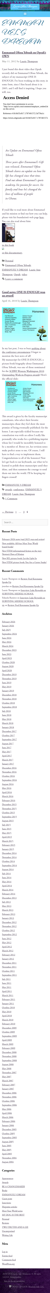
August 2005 (8, 1141)
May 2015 (6, 833)
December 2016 (9, 768)
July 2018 (6, 711)
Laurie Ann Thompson (23, 494)
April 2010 (7, 1015)
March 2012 (7, 950)
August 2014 (8, 869)
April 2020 (7, 670)
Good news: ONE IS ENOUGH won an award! (23, 294)
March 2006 (7, 1117)
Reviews (5, 1223)
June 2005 (6, 1145)
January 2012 (8, 958)
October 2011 (8, 971)
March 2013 (7, 910)
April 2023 (7, 658)
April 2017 (7, 755)
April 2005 (7, 1153)
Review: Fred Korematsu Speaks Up (27, 586)
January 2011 (8, 1003)
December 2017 (9, 731)
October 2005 (8, 1133)
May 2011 (6, 987)
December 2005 (9, 1129)
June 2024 (6, 638)
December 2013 (9, 898)
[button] (25, 13)
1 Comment (11, 498)
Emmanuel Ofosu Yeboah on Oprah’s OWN (24, 54)
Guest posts (7, 1198)
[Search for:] (25, 522)
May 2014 (6, 881)
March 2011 (7, 995)
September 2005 (9, 1137)
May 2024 (6, 642)
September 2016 (9, 780)
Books (4, 1190)
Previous (7, 512)
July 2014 (6, 873)
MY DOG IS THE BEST (13, 1214)
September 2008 (9, 1060)
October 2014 (8, 861)
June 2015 (6, 828)
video (24, 274)
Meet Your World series (12, 1210)
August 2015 (8, 820)
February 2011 (8, 999)
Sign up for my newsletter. (14, 1281)
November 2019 (9, 678)
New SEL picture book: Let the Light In (19, 558)
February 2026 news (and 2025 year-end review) (23, 539)
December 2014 (9, 853)
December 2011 (9, 963)
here (41, 217)
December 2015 (9, 804)
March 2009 (7, 1044)
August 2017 (8, 743)
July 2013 (6, 902)
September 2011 (9, 975)
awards (8, 489)
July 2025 (6, 629)
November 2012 (9, 926)
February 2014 (8, 893)
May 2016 (6, 788)
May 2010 (6, 1011)
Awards (5, 1182)
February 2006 (8, 1121)
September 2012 (9, 934)
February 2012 (8, 954)
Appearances (7, 1178)
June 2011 (6, 983)
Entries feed (7, 1255)
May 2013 (6, 906)
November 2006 (9, 1097)
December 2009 (9, 1028)
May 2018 (6, 719)
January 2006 (8, 1125)
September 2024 (9, 633)
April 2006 (7, 1113)
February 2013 (8, 914)
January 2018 (8, 727)
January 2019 (8, 690)
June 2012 (6, 938)
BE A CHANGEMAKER (13, 1186)
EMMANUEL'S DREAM (15, 270)
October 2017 (8, 735)
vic (3, 605)
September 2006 (9, 1105)
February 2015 (8, 845)
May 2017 (6, 751)
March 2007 (7, 1080)
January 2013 (8, 918)
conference (18, 489)
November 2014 (9, 857)
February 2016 (8, 800)
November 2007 (9, 1072)
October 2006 (8, 1101)
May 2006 (6, 1109)
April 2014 (7, 885)
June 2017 (6, 747)
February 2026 (8, 621)
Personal (9, 260)
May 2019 (6, 686)
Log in (5, 1251)
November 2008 (9, 1056)
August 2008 (8, 1064)
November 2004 (9, 1157)
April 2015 (7, 837)
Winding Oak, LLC (36, 1286)
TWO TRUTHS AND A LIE (15, 1227)
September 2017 (9, 739)
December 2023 (9, 650)
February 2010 (8, 1023)
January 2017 (8, 763)
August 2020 (8, 666)
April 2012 (7, 946)
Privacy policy (15, 1277)
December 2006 (9, 1093)
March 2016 (7, 796)
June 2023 (6, 654)
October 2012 (8, 930)
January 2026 (8, 625)
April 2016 (7, 792)
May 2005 (6, 1149)
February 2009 (8, 1048)
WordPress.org (8, 1264)
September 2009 (9, 1036)
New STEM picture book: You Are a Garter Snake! (24, 562)
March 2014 (7, 889)
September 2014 (9, 865)
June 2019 (6, 682)
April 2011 (7, 991)
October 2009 (8, 1032)
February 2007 (8, 1084)
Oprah (17, 274)
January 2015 (8, 849)
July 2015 (6, 824)
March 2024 (7, 646)
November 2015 (9, 808)
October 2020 (8, 662)
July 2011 (6, 979)
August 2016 (8, 784)
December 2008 (9, 1052)
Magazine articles (9, 1206)
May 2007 (6, 1076)
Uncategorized (8, 1231)
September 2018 (9, 707)
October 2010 (8, 1007)
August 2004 (8, 1161)
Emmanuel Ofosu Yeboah (18, 265)
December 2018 (9, 694)
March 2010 (7, 1019)
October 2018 (8, 703)
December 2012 (9, 922)
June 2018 (6, 715)
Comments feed (9, 1259)
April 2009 (7, 1040)
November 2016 (9, 772)
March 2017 (7, 759)
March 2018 (7, 723)
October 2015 (8, 812)
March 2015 (7, 841)
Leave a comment (14, 279)
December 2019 (9, 674)
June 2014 (6, 877)
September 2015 (9, 816)
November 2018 (9, 698)
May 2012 (6, 942)
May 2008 (6, 1068)
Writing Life (7, 1235)
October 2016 (8, 776)
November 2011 (9, 967)
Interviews (6, 1202)
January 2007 (8, 1088)
